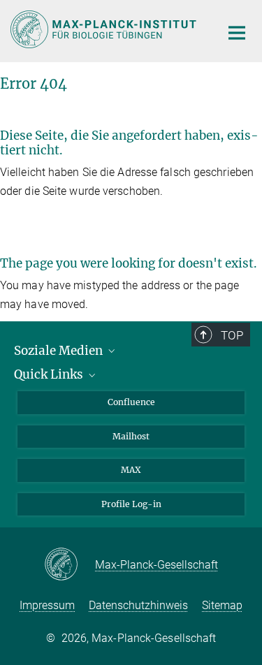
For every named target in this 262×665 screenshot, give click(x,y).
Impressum (47, 605)
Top (232, 335)
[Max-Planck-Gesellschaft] (69, 565)
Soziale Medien (59, 351)
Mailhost (131, 436)
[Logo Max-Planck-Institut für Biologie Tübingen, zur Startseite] (104, 29)
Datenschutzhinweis (138, 605)
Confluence (131, 402)
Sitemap (222, 605)
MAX (131, 470)
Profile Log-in (131, 504)
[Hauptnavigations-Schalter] (237, 33)
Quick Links (50, 374)
